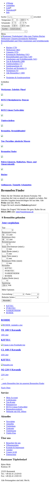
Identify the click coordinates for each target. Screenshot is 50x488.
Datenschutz (11, 454)
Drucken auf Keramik (16, 68)
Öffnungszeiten (12, 445)
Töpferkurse (11, 431)
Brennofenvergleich (14, 409)
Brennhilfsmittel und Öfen (19, 57)
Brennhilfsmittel (18, 131)
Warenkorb (10, 10)
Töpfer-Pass (11, 433)
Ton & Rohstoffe (15, 61)
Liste (8, 8)
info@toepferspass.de (24, 212)
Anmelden (10, 5)
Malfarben (21, 162)
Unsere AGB (11, 452)
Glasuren (12, 52)
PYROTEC (11, 308)
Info (7, 12)
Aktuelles (10, 424)
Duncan (25, 100)
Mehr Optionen (8, 290)
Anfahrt (9, 450)
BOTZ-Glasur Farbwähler (16, 407)
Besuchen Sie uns (13, 443)
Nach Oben (5, 388)
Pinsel (23, 89)
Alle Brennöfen (15, 73)
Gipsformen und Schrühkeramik (21, 59)
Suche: (4, 17)
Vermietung (12, 71)
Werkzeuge (13, 50)
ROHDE (9, 313)
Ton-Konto (10, 402)
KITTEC (10, 306)
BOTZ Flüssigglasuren (11, 100)
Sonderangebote (14, 66)
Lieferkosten (11, 400)
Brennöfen (5, 131)
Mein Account (12, 398)
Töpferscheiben (14, 64)
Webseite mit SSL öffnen (16, 411)
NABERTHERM (13, 310)
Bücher (11, 47)
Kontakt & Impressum (15, 447)
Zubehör (15, 89)
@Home (9, 3)
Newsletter (10, 421)
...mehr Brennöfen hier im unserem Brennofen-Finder (22, 383)
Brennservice (11, 404)
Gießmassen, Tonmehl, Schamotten (16, 185)
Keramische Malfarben (17, 54)
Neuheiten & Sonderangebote (18, 77)
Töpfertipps (11, 426)
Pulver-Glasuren (8, 162)
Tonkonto (10, 428)
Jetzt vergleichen (10, 222)
